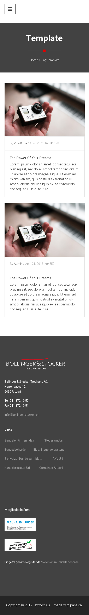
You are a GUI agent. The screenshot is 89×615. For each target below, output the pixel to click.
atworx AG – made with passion (58, 605)
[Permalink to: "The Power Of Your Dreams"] (44, 115)
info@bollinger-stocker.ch (22, 414)
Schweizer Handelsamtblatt (23, 458)
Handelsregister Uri (17, 467)
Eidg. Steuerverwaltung (49, 449)
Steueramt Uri (53, 440)
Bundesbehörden (16, 449)
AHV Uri (58, 458)
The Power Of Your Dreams (30, 158)
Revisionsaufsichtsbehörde (60, 562)
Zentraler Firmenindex (19, 440)
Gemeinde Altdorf (51, 467)
